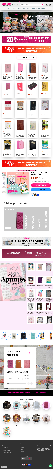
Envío (38, 181)
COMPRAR (8, 228)
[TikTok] (15, 4)
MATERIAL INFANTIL (26, 8)
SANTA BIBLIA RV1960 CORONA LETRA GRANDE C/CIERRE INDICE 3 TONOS (8, 109)
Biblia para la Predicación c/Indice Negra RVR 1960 (32, 148)
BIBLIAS (9, 8)
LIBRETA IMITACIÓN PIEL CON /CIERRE (20, 148)
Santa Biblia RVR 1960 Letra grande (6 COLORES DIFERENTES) (8, 71)
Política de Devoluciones (6, 452)
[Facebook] (12, 4)
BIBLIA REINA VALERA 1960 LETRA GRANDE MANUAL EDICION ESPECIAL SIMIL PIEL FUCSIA (8, 128)
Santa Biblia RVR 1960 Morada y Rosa (8, 89)
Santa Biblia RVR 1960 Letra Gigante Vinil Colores (32, 89)
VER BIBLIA (31, 270)
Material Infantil (6, 432)
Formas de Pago (5, 447)
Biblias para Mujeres (6, 420)
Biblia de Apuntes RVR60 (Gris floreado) (45, 109)
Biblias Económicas (26, 419)
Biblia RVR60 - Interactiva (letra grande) (45, 148)
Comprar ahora (41, 189)
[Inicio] (6, 4)
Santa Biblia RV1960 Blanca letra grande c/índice (45, 71)
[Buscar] (42, 4)
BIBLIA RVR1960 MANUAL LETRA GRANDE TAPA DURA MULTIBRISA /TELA (32, 128)
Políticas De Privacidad (6, 450)
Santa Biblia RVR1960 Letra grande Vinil (32, 109)
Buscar (3, 445)
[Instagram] (14, 4)
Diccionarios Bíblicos (36, 420)
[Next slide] (31, 383)
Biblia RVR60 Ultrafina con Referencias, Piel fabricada (20, 128)
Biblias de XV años (46, 406)
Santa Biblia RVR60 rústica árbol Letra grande (45, 128)
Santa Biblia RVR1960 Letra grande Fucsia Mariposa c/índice (20, 89)
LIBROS (14, 8)
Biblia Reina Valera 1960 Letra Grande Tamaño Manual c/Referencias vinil (20, 71)
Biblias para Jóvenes (16, 407)
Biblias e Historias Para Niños (26, 407)
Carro (50, 4)
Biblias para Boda (36, 406)
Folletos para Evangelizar (16, 420)
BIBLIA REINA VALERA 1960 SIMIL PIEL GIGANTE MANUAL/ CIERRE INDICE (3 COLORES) (20, 109)
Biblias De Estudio (6, 406)
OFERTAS (19, 8)
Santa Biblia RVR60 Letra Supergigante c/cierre (8, 148)
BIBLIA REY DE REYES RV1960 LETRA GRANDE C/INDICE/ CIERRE (45, 89)
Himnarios (46, 419)
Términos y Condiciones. (6, 453)
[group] (10, 369)
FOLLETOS (33, 8)
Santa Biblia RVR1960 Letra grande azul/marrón (32, 71)
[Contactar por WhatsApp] (50, 465)
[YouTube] (17, 4)
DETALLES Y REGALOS (40, 8)
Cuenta (47, 4)
